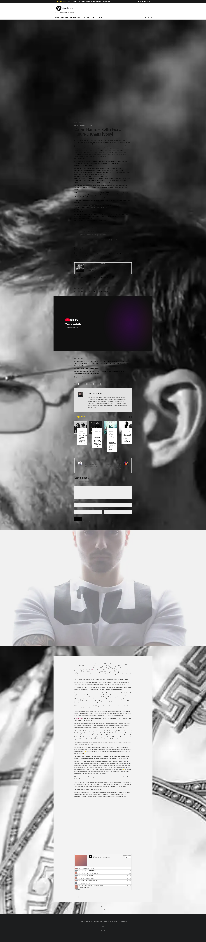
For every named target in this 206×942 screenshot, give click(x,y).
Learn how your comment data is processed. (106, 521)
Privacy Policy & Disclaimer (93, 1)
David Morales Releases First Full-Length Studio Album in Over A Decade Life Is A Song (97, 442)
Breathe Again (79, 698)
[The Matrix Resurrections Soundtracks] (110, 427)
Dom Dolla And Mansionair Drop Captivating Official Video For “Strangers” (83, 439)
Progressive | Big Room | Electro (111, 434)
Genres (93, 17)
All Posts (76, 125)
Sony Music (97, 383)
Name (76, 501)
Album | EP (96, 429)
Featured (64, 17)
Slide (81, 187)
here (116, 205)
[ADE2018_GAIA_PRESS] (80, 268)
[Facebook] (137, 1)
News (56, 17)
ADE (87, 265)
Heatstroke (88, 187)
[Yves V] (125, 427)
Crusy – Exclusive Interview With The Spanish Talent (92, 464)
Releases (81, 431)
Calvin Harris (83, 383)
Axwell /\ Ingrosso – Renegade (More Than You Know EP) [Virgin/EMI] (113, 465)
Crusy (81, 897)
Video (84, 431)
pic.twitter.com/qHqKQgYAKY (93, 235)
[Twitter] (139, 1)
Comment (76, 484)
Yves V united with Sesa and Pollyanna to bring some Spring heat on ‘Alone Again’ (127, 437)
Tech (114, 437)
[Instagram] (141, 1)
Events (86, 17)
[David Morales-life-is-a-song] (95, 427)
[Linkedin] (147, 1)
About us (69, 1)
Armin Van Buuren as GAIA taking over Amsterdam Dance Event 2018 (106, 269)
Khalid (90, 383)
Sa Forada (79, 718)
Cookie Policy (106, 1)
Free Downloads (75, 17)
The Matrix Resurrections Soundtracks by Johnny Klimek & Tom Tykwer (112, 445)
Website (106, 508)
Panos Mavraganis (94, 393)
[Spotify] (149, 1)
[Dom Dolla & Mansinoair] (80, 427)
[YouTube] (145, 1)
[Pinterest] (143, 1)
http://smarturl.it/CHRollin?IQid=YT (99, 207)
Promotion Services (79, 1)
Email (75, 508)
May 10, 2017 (114, 239)
